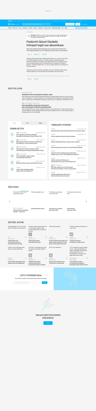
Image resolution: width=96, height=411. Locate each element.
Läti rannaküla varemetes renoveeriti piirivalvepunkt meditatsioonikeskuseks (36, 106)
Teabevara (40, 27)
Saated (18, 161)
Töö (62, 27)
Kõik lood (15, 27)
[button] (27, 282)
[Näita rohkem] (85, 21)
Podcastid (24, 27)
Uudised (24, 92)
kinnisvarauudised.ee (21, 20)
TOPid (19, 27)
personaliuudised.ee (55, 20)
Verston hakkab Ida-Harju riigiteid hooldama (63, 136)
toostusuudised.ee (30, 20)
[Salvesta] (44, 133)
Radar (66, 27)
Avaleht (10, 27)
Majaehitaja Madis (56, 27)
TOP (9, 237)
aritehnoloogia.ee (64, 20)
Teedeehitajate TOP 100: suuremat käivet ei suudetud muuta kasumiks (15, 242)
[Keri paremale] (86, 201)
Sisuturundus (47, 27)
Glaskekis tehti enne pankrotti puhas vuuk (37, 94)
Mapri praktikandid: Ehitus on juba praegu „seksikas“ (65, 142)
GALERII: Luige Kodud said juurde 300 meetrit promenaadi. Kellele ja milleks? (37, 263)
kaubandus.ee (47, 20)
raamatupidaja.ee (72, 20)
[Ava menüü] (14, 21)
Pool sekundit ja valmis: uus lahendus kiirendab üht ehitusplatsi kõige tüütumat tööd (78, 263)
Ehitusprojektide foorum (37, 208)
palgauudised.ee (80, 20)
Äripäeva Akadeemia (18, 208)
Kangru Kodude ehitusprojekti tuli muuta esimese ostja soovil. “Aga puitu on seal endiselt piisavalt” (58, 242)
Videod (35, 27)
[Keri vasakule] (9, 201)
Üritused (30, 27)
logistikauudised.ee (39, 20)
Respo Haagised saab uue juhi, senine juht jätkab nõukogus (66, 147)
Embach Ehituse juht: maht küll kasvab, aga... (30, 163)
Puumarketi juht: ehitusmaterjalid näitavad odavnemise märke (68, 130)
